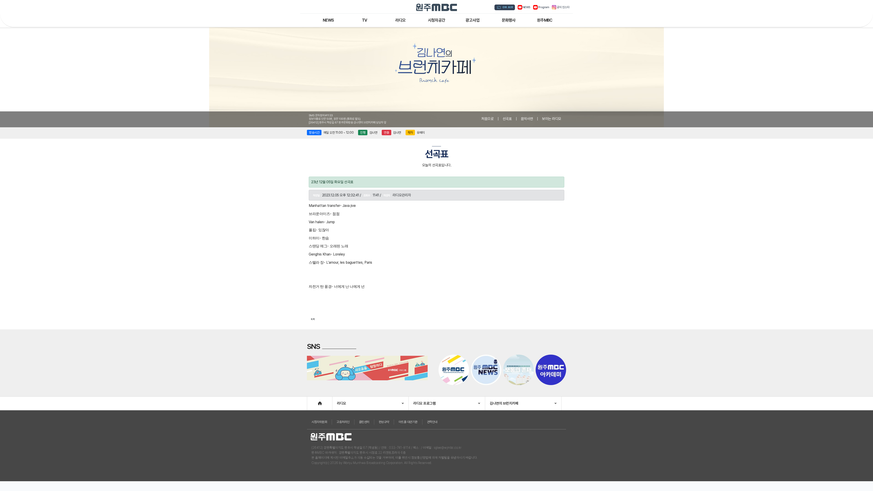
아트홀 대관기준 (408, 422)
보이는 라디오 (551, 119)
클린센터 (364, 422)
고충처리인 (343, 422)
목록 (313, 319)
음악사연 (527, 119)
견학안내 (432, 422)
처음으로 (487, 119)
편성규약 (384, 422)
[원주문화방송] (436, 7)
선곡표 (507, 119)
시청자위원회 (319, 422)
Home (311, 401)
